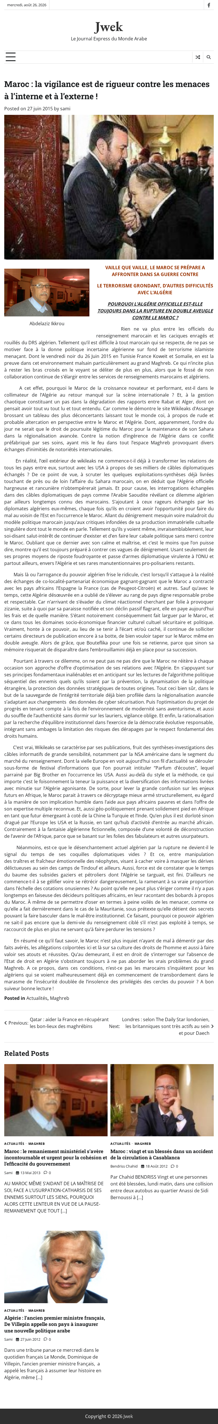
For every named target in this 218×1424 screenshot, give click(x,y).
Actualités (36, 998)
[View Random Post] (197, 57)
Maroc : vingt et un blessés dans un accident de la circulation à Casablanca (161, 1154)
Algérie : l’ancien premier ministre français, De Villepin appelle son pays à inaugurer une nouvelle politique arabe (54, 1324)
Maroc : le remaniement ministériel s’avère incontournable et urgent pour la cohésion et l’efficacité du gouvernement (55, 1157)
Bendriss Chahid (124, 1166)
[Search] (208, 57)
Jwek (109, 26)
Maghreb (59, 998)
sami (65, 108)
